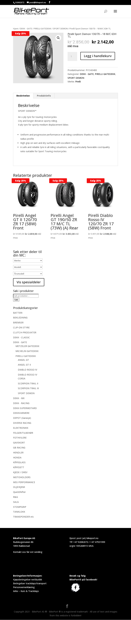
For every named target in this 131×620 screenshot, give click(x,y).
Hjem (15, 28)
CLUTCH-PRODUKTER (24, 332)
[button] (58, 38)
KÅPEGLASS (19, 462)
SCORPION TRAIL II (28, 383)
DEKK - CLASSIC (21, 337)
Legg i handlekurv (98, 56)
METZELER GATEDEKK (27, 346)
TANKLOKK (19, 511)
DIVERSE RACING (22, 422)
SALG (16, 501)
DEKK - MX (18, 398)
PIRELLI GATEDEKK (42, 28)
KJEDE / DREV (20, 472)
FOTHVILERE (20, 437)
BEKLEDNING (20, 317)
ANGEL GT (23, 359)
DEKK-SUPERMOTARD (25, 408)
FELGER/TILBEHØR (23, 432)
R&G (15, 496)
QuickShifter (19, 491)
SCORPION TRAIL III (28, 388)
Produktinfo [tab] (44, 95)
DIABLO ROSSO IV (27, 369)
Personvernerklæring (24, 587)
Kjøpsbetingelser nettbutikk (27, 579)
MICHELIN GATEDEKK (27, 351)
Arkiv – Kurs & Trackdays (26, 591)
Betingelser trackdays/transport (29, 583)
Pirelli (78, 81)
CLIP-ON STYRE (21, 327)
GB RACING (19, 447)
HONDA (17, 457)
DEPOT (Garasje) (22, 417)
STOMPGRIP (19, 506)
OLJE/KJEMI (19, 487)
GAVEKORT (19, 442)
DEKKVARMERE (21, 412)
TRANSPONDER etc (23, 516)
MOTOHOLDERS (22, 477)
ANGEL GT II (24, 364)
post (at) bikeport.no (87, 538)
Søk (16, 299)
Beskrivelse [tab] (23, 95)
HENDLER (18, 452)
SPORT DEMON (60, 28)
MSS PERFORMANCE (24, 482)
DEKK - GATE (26, 28)
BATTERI (17, 312)
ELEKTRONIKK (20, 427)
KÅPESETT (18, 467)
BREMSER (18, 322)
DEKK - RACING (21, 403)
